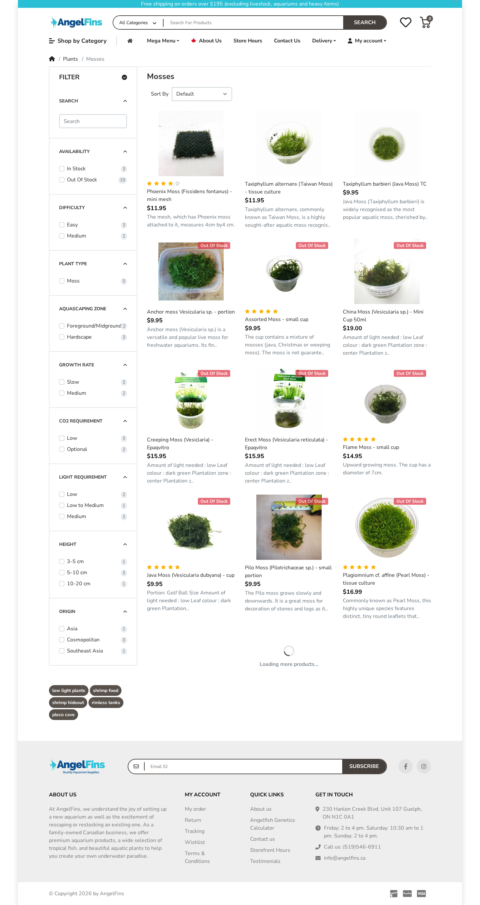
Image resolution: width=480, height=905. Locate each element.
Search (365, 22)
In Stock (76, 168)
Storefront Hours (270, 850)
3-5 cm (75, 561)
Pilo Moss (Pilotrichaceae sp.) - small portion (288, 571)
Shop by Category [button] (81, 41)
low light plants (68, 690)
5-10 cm (77, 572)
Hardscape (79, 337)
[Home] (77, 22)
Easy (72, 224)
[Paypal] (407, 893)
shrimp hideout (68, 702)
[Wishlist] (405, 22)
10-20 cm (78, 583)
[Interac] (392, 893)
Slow (73, 382)
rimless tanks (106, 702)
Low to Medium (85, 505)
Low (72, 438)
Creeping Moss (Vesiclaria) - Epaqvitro (180, 443)
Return (193, 820)
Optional (77, 449)
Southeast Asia (85, 650)
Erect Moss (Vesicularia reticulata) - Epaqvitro (286, 443)
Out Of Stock (82, 179)
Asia (72, 628)
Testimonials (265, 861)
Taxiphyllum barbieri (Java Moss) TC (385, 184)
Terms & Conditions (197, 857)
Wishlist (195, 842)
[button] (425, 22)
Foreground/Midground (94, 326)
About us (261, 809)
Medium (76, 235)
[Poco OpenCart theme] (77, 766)
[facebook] (405, 766)
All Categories (133, 23)
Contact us (262, 839)
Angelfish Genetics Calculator (272, 824)
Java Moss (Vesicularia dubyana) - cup (190, 575)
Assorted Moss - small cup (276, 319)
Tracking (194, 831)
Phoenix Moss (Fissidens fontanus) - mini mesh (189, 195)
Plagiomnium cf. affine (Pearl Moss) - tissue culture (386, 579)
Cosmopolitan (83, 639)
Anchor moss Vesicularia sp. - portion (191, 311)
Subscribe (364, 766)
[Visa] (422, 893)
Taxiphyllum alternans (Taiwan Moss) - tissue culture (289, 187)
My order (195, 809)
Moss (73, 280)
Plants (70, 59)
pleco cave (63, 715)
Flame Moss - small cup (371, 447)
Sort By (159, 94)
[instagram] (424, 766)
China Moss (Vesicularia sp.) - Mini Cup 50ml (383, 315)
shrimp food (105, 690)
